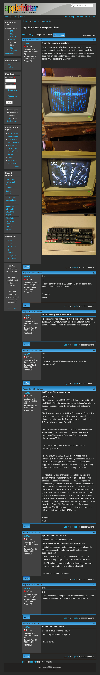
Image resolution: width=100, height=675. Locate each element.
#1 (94, 40)
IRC (11, 31)
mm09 (27, 276)
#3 (94, 312)
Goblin (10, 157)
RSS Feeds (11, 247)
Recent (22, 17)
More (17, 166)
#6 (94, 532)
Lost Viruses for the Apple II (11, 182)
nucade (9, 194)
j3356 (27, 43)
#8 (94, 623)
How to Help (12, 308)
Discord (13, 37)
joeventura (10, 203)
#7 (94, 585)
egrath (8, 229)
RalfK (27, 393)
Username (10, 78)
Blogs (9, 240)
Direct (10, 118)
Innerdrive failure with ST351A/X (10, 209)
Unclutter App (12, 121)
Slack (12, 48)
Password (10, 84)
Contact (92, 17)
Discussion (36, 21)
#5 (94, 389)
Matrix (12, 34)
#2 (94, 273)
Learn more (9, 54)
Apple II (46, 21)
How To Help (69, 17)
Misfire (12, 39)
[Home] (21, 13)
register (33, 34)
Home (7, 17)
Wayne (8, 215)
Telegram (13, 51)
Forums (14, 17)
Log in (25, 34)
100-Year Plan (81, 17)
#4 (94, 350)
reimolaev (9, 188)
